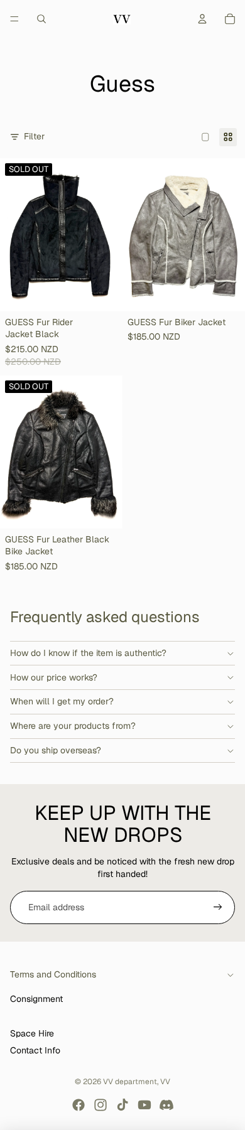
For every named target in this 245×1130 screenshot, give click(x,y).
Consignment (36, 998)
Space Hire (32, 1033)
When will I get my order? (62, 701)
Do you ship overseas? (55, 750)
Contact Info (35, 1050)
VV (165, 1082)
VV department (130, 1082)
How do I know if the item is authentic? (88, 653)
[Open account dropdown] (202, 19)
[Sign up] (218, 907)
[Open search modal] (41, 19)
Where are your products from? (73, 725)
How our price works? (53, 677)
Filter (34, 136)
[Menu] (14, 18)
